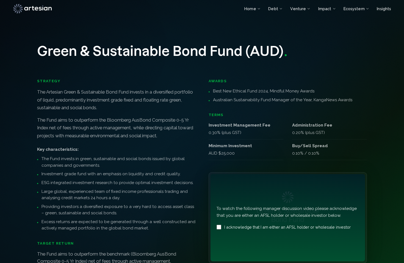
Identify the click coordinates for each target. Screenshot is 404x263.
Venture (298, 8)
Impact (324, 8)
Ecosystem (354, 8)
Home (250, 8)
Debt (273, 8)
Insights (384, 8)
